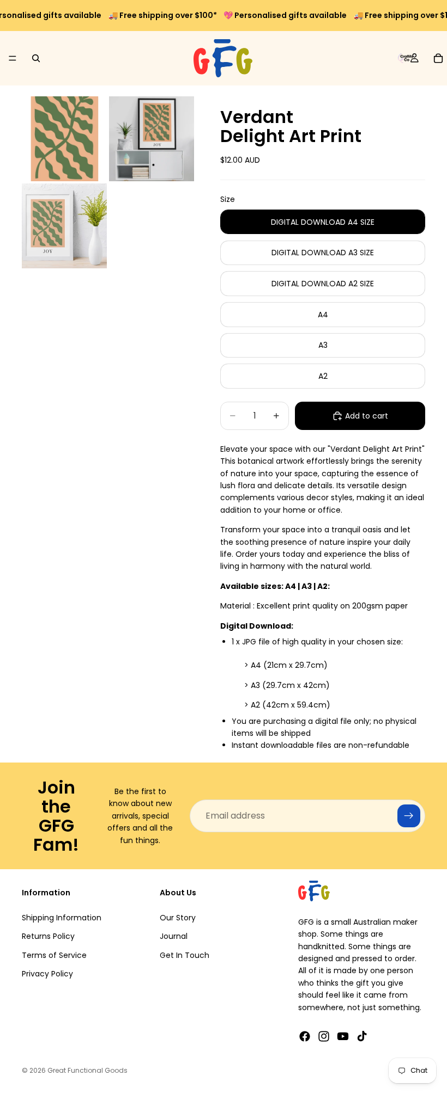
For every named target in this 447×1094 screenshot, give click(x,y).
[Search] (36, 58)
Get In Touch (184, 955)
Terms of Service (54, 955)
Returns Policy (48, 936)
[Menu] (12, 58)
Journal (174, 936)
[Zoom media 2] (151, 138)
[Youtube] (342, 1036)
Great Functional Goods (87, 1070)
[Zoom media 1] (64, 138)
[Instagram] (323, 1036)
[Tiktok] (362, 1036)
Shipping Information (61, 917)
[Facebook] (304, 1036)
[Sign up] (408, 815)
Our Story (178, 917)
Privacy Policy (47, 973)
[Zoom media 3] (64, 225)
